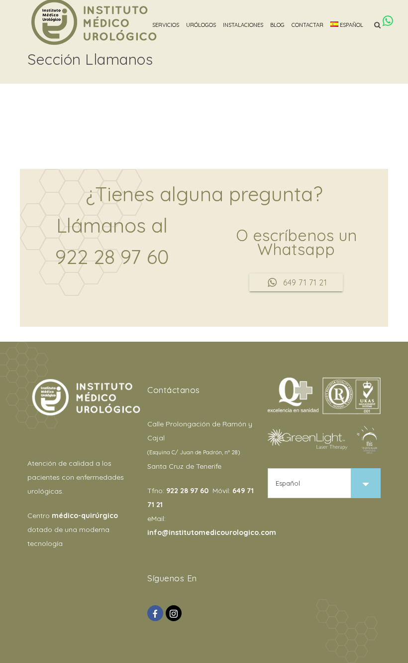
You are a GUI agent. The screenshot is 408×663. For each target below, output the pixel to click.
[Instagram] (174, 613)
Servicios (165, 24)
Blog (277, 24)
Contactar (307, 24)
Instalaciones (243, 24)
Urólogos (201, 24)
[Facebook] (155, 613)
